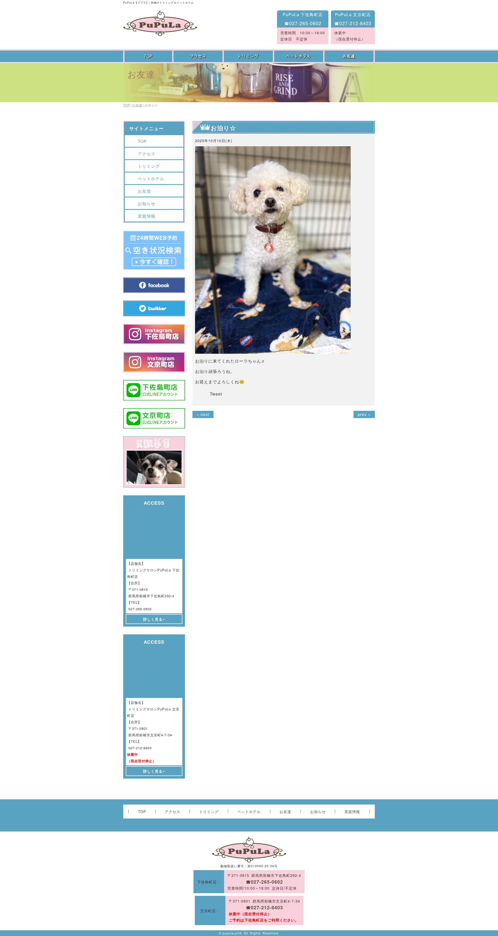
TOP (148, 56)
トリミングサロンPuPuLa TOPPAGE (160, 23)
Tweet (216, 394)
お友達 (349, 56)
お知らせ (146, 203)
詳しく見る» (154, 619)
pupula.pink (232, 933)
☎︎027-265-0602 (302, 23)
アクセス (199, 56)
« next (203, 414)
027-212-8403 (140, 747)
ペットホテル (299, 56)
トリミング (249, 56)
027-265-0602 (140, 608)
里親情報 (146, 216)
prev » (364, 414)
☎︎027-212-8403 (352, 23)
